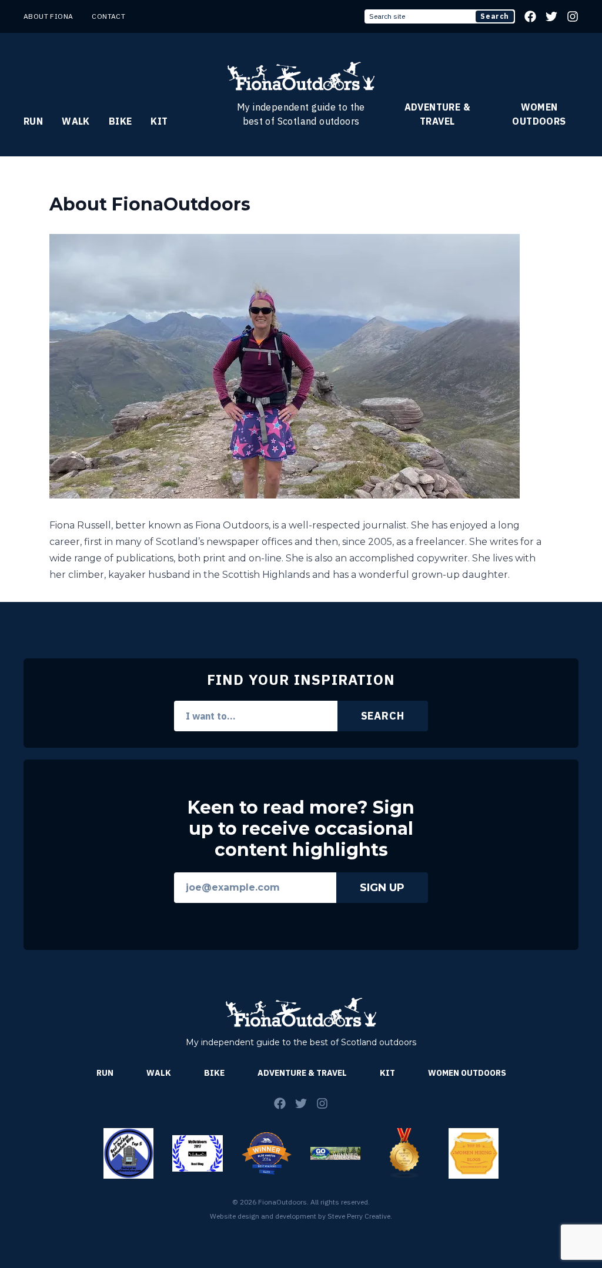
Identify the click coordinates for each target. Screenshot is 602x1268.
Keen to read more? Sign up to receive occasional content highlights (301, 829)
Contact (108, 16)
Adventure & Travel (437, 114)
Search (494, 16)
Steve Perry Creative (358, 1216)
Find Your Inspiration (301, 679)
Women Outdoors (539, 114)
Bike (120, 121)
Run (33, 121)
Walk (76, 121)
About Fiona (48, 16)
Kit (159, 121)
